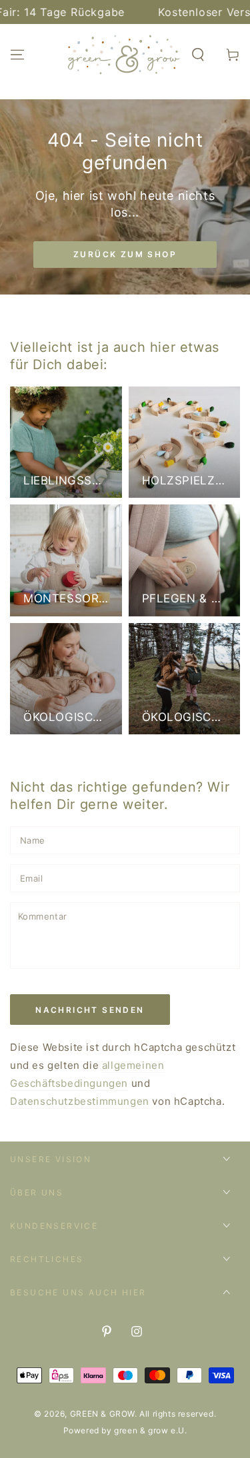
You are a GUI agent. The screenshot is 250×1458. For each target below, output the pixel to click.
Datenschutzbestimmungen (79, 1101)
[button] (198, 54)
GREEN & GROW (102, 1414)
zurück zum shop (125, 254)
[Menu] (17, 54)
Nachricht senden (89, 1010)
